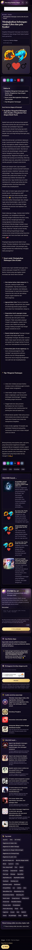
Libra (10, 469)
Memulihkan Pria (7, 891)
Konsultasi (5, 607)
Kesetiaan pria (14, 881)
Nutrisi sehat (6, 898)
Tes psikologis (12, 915)
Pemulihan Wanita (16, 901)
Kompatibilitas (7, 888)
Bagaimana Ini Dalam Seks (10, 843)
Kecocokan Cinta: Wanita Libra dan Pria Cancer (21, 511)
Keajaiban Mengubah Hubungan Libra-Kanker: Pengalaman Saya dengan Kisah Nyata (16, 93)
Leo (14, 888)
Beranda (4, 14)
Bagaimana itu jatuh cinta (9, 857)
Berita (4, 864)
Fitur (16, 867)
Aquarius (5, 839)
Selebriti (23, 912)
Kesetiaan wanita (7, 884)
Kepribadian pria (7, 877)
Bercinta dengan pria (8, 860)
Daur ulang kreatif (7, 867)
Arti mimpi (17, 839)
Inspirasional (13, 870)
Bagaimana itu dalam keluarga (11, 846)
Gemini (21, 867)
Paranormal (6, 901)
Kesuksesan (17, 884)
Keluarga (12, 874)
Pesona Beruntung (8, 908)
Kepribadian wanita (19, 877)
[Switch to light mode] (22, 2)
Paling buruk (25, 898)
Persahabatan (16, 905)
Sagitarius (5, 912)
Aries (11, 839)
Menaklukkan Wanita (8, 895)
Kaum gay (5, 874)
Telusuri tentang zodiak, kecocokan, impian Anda (16, 926)
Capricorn (10, 864)
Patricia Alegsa (13, 40)
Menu (5, 947)
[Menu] (26, 2)
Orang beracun (16, 898)
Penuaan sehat (7, 905)
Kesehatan (5, 881)
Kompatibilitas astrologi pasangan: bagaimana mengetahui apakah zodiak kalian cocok (21, 484)
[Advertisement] (16, 9)
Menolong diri (20, 895)
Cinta (23, 469)
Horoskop (16, 469)
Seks (18, 912)
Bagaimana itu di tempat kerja (11, 853)
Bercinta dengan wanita (22, 860)
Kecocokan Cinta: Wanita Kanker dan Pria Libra (21, 542)
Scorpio (12, 912)
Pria (21, 908)
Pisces (16, 908)
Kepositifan (20, 874)
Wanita (25, 915)
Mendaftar (16, 680)
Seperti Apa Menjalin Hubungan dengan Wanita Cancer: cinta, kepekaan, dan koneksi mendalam (21, 561)
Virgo (19, 915)
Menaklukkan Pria (19, 891)
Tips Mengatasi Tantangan (13, 102)
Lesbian (19, 888)
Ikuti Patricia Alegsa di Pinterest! (12, 107)
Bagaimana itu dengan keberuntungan (13, 850)
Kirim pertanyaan (16, 629)
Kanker (10, 14)
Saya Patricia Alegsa (10, 639)
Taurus (4, 915)
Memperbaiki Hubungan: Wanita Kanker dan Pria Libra (21, 527)
